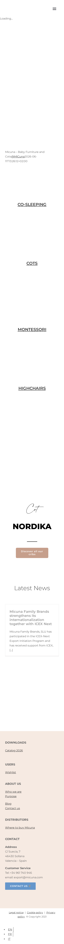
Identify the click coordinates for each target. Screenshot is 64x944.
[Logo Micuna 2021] (20, 4)
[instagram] (25, 895)
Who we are (13, 791)
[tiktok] (32, 895)
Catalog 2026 (14, 750)
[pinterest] (46, 895)
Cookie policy (35, 912)
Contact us (12, 808)
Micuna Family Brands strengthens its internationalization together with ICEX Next (31, 617)
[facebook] (18, 895)
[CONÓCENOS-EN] (32, 711)
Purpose (11, 796)
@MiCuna (18, 156)
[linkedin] (39, 895)
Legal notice (16, 912)
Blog (8, 803)
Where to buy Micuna (20, 827)
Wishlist (10, 772)
